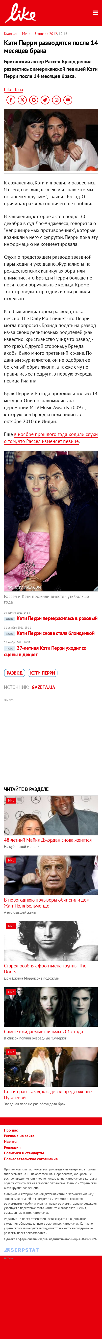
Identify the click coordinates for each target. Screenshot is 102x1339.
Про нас (11, 1130)
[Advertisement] (51, 742)
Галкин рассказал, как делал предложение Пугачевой (48, 1094)
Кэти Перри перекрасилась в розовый (51, 618)
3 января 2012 (45, 33)
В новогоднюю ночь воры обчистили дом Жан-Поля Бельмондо (47, 903)
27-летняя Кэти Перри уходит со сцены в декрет (45, 651)
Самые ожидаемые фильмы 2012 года (43, 1031)
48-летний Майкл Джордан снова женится (48, 840)
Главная (10, 33)
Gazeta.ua (43, 687)
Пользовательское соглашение (31, 1158)
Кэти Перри (42, 673)
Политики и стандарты (24, 1152)
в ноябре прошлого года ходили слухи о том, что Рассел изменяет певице (51, 437)
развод (15, 673)
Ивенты (10, 1141)
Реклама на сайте (19, 1135)
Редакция (12, 1147)
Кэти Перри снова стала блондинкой (50, 633)
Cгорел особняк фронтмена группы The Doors (45, 968)
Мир (26, 33)
